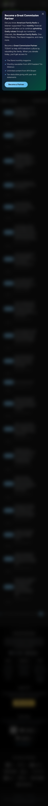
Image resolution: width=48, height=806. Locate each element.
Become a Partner (16, 84)
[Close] (43, 13)
